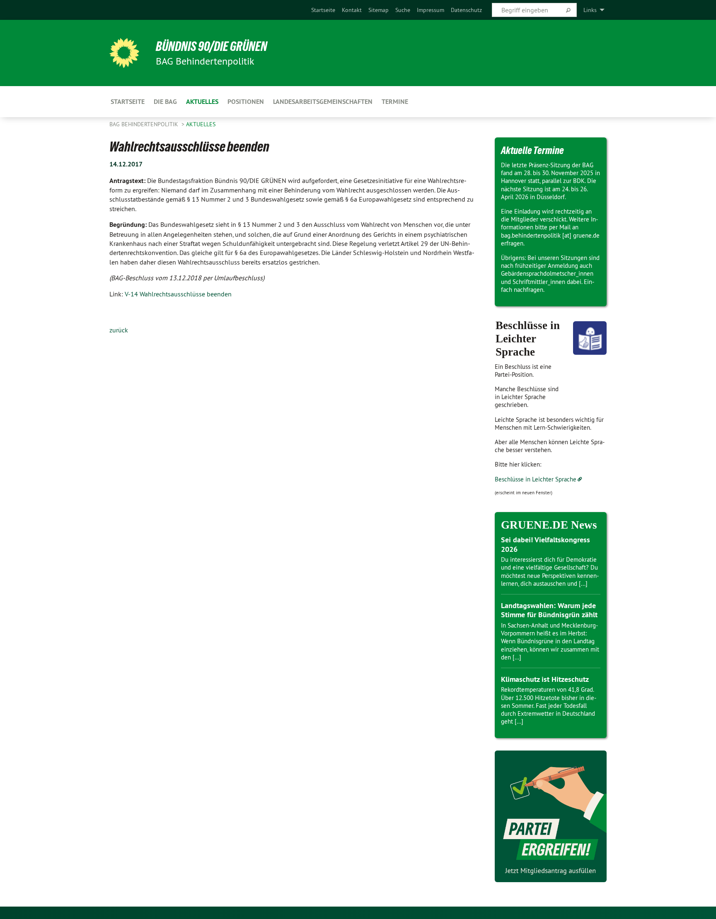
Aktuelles (200, 124)
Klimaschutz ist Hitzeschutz (545, 679)
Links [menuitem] (590, 10)
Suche (402, 10)
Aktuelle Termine (532, 150)
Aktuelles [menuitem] (202, 101)
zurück (118, 330)
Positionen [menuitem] (245, 101)
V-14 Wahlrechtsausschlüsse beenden (178, 294)
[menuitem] (323, 10)
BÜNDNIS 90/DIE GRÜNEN (211, 46)
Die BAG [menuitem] (165, 101)
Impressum (430, 10)
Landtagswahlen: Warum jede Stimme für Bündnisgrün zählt (549, 610)
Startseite (323, 10)
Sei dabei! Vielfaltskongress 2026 (545, 544)
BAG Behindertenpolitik (144, 124)
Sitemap (378, 10)
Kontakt (352, 10)
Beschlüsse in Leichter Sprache (535, 479)
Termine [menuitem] (395, 101)
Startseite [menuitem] (128, 101)
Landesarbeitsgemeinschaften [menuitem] (323, 101)
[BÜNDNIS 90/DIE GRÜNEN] (124, 53)
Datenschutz (466, 10)
